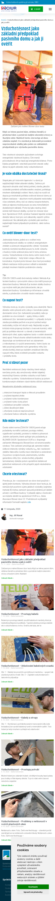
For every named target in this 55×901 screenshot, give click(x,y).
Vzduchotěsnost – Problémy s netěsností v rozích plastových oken (24, 822)
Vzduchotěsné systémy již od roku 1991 (22, 2)
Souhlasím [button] (33, 887)
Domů (3, 20)
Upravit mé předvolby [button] (33, 892)
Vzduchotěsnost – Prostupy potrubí (20, 769)
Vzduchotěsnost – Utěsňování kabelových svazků (27, 665)
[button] (50, 9)
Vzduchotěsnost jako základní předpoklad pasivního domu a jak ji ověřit (23, 560)
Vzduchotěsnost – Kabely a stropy (19, 717)
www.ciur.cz (7, 869)
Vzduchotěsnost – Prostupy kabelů (19, 614)
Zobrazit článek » (7, 578)
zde (29, 502)
